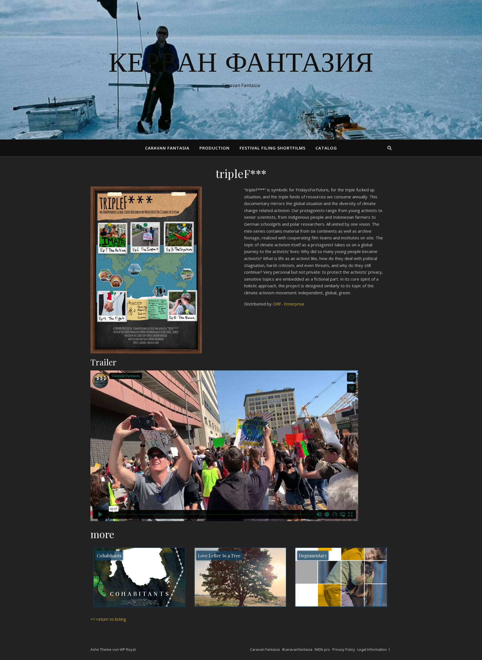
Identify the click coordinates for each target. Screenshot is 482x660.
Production (214, 148)
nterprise (295, 304)
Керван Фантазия (241, 65)
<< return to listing (108, 619)
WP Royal (128, 649)
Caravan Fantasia (167, 148)
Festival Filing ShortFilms (272, 148)
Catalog (326, 148)
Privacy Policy (343, 649)
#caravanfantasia (297, 649)
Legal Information (372, 649)
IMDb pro (322, 649)
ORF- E (279, 304)
